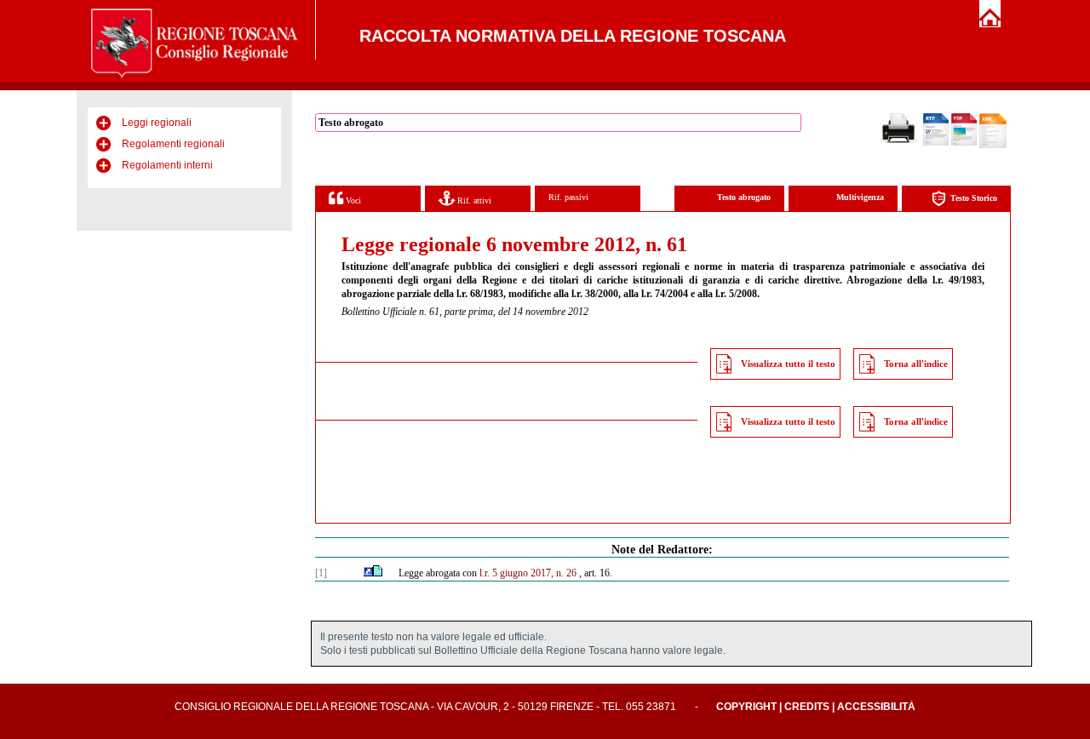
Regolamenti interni (167, 165)
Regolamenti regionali (173, 144)
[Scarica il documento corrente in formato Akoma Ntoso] (993, 145)
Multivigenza (860, 197)
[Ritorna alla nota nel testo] (368, 573)
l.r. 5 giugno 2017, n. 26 (528, 573)
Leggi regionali (157, 123)
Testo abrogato (744, 197)
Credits (806, 707)
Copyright (746, 707)
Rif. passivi (568, 197)
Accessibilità (876, 707)
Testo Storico (973, 198)
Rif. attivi (473, 200)
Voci (352, 200)
